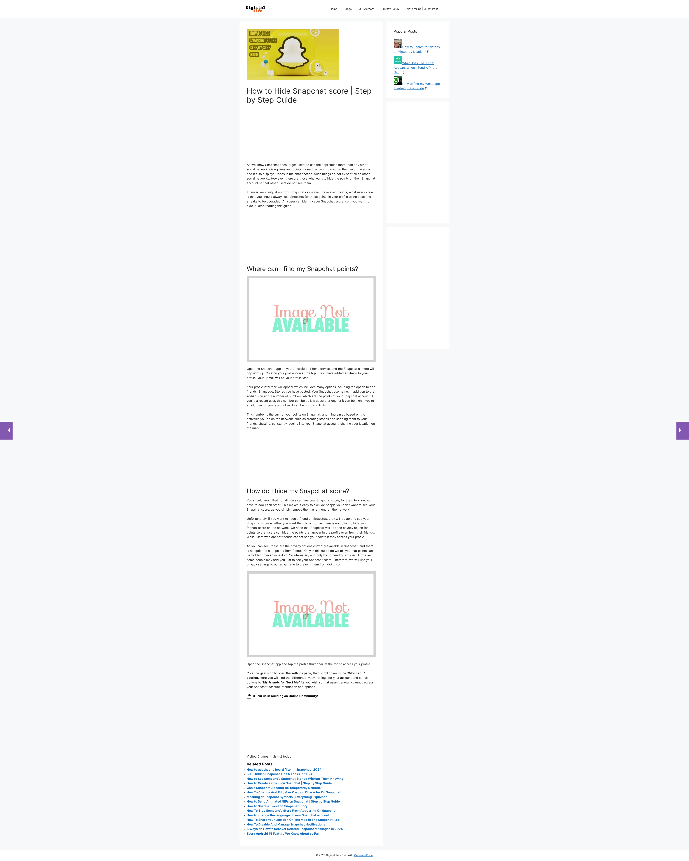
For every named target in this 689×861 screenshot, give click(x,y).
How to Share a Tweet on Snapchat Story (277, 806)
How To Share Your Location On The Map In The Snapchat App (293, 820)
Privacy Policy (390, 9)
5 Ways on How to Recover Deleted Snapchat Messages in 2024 (295, 829)
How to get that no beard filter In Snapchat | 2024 (284, 769)
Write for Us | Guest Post (422, 9)
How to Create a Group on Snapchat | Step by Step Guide (289, 783)
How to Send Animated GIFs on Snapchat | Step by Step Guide (293, 801)
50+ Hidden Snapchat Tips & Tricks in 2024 (280, 774)
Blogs (348, 9)
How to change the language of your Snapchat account (288, 815)
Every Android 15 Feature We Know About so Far (283, 833)
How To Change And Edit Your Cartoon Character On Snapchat (294, 792)
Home (333, 9)
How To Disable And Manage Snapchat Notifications (286, 824)
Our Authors (366, 9)
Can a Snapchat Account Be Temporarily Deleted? (284, 788)
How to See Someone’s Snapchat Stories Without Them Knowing (295, 778)
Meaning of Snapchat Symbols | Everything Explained (287, 797)
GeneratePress (363, 855)
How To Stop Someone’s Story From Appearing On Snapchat (292, 810)
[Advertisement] (311, 136)
